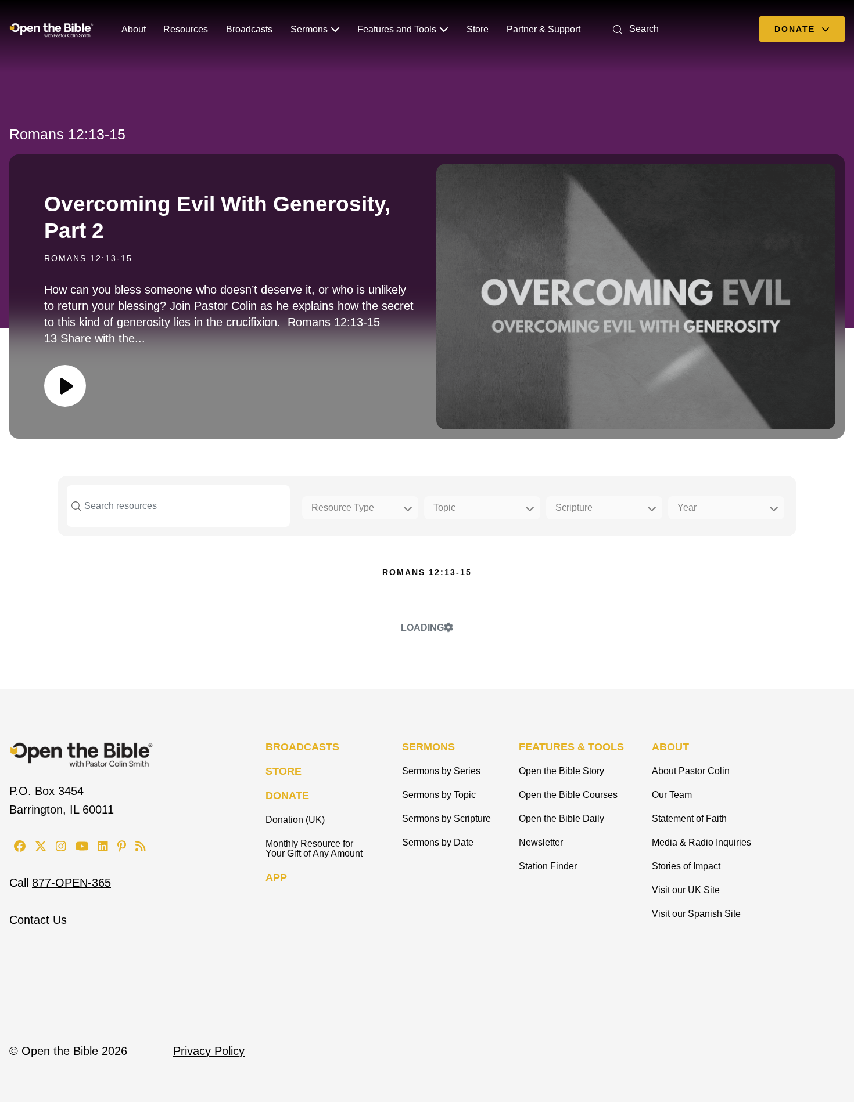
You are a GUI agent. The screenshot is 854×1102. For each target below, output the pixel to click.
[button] (633, 29)
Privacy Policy (209, 1051)
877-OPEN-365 (71, 882)
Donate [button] (796, 29)
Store (478, 29)
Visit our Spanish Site (696, 914)
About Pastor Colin (691, 771)
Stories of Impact (686, 866)
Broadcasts (249, 29)
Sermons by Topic (439, 795)
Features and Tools (396, 29)
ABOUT (670, 747)
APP (276, 877)
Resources (185, 29)
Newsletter (541, 842)
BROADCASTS (302, 747)
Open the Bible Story (561, 771)
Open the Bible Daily (561, 818)
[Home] (51, 29)
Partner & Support (543, 29)
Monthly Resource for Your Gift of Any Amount (314, 848)
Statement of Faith (689, 818)
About (133, 29)
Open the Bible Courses (568, 795)
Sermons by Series (441, 771)
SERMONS (428, 747)
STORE (283, 771)
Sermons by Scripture (446, 818)
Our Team (672, 795)
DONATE (287, 795)
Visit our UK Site (686, 890)
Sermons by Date (437, 842)
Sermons (309, 29)
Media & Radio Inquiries (701, 842)
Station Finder (548, 866)
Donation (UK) (295, 820)
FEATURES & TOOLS (571, 747)
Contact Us (38, 919)
